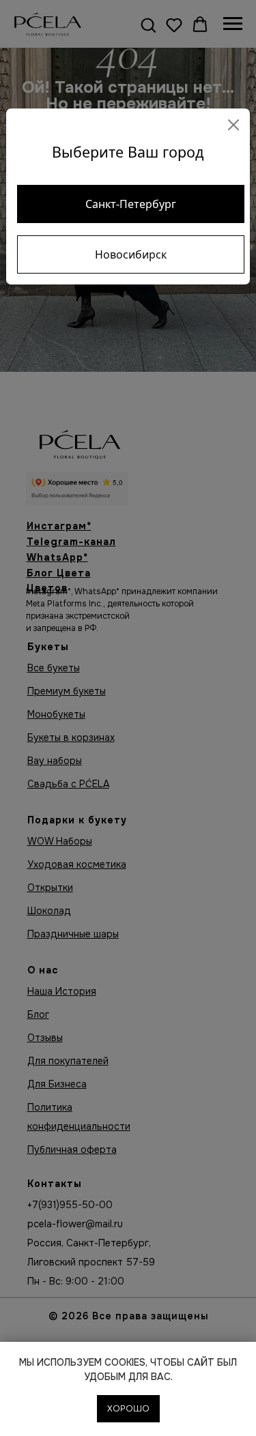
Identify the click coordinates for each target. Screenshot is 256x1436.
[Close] (233, 125)
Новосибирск (131, 254)
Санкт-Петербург (130, 203)
